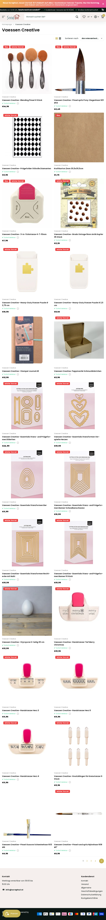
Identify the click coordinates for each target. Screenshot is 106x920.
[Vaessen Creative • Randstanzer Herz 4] (27, 745)
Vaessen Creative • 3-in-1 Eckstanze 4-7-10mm (24, 234)
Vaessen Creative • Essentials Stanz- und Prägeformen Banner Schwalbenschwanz (78, 506)
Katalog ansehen (3, 17)
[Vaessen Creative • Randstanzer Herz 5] (79, 679)
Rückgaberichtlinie (89, 898)
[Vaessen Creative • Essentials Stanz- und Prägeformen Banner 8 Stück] (79, 542)
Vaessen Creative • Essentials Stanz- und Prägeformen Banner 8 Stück (78, 575)
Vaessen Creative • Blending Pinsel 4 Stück (22, 100)
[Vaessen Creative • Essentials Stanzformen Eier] (27, 474)
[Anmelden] (96, 17)
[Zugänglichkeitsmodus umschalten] (102, 10)
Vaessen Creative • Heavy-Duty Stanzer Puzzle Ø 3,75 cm (25, 304)
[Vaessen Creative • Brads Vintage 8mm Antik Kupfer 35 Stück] (79, 203)
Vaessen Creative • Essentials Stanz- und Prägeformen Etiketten (26, 438)
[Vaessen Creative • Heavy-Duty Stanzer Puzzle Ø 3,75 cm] (27, 271)
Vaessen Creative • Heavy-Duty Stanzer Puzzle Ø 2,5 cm (78, 304)
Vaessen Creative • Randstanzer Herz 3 (20, 710)
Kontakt (84, 880)
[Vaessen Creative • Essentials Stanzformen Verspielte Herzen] (79, 406)
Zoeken (77, 17)
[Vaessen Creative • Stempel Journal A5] (27, 340)
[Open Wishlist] (84, 17)
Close (103, 4)
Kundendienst (87, 876)
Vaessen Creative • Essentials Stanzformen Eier (24, 505)
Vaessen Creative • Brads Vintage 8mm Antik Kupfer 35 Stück (78, 235)
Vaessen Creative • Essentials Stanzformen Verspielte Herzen (77, 438)
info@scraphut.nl (14, 889)
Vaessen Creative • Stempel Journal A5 (20, 371)
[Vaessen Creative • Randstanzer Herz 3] (27, 679)
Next (101, 861)
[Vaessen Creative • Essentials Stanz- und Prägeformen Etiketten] (27, 406)
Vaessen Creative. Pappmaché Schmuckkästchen (77, 371)
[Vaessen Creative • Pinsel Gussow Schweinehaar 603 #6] (27, 813)
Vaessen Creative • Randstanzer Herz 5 (72, 710)
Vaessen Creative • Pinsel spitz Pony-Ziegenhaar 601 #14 (79, 101)
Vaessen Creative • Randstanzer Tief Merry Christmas (74, 643)
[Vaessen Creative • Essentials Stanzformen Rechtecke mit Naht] (27, 542)
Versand (85, 884)
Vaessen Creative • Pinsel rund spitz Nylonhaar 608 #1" (78, 846)
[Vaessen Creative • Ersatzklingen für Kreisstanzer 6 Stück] (79, 745)
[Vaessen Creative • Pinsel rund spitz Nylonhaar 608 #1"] (79, 813)
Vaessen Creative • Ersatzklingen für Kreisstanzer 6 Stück (78, 777)
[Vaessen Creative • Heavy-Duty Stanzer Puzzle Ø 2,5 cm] (79, 271)
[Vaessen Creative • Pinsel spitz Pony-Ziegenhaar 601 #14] (79, 69)
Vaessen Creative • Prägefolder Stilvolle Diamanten (26, 168)
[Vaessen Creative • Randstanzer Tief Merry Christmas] (79, 611)
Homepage (7, 24)
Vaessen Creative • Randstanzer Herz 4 (20, 776)
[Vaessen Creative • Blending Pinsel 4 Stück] (27, 69)
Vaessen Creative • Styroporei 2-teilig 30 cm (23, 642)
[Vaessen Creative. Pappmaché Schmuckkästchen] (79, 340)
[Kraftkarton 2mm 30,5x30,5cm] (79, 137)
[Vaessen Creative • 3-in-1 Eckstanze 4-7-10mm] (27, 203)
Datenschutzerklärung (91, 894)
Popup (18, 103)
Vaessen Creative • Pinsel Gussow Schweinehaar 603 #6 (27, 846)
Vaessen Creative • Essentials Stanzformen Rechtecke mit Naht (26, 575)
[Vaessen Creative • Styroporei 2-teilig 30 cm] (27, 611)
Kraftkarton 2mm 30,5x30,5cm (68, 168)
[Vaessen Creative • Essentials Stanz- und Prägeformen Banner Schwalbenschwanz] (79, 474)
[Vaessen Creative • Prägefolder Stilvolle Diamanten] (27, 137)
